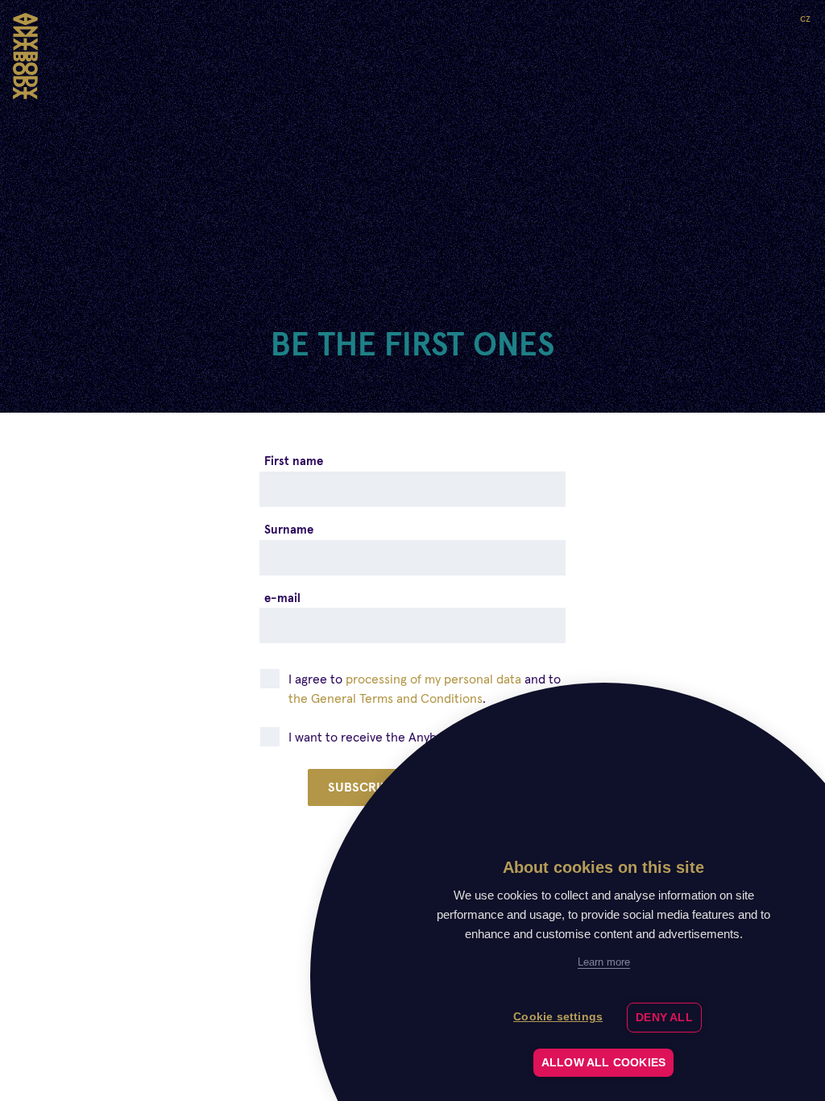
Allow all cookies (603, 1063)
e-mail (282, 597)
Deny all (664, 1018)
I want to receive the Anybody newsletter (409, 737)
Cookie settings (558, 1017)
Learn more (604, 962)
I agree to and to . (424, 688)
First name (293, 460)
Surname (288, 529)
